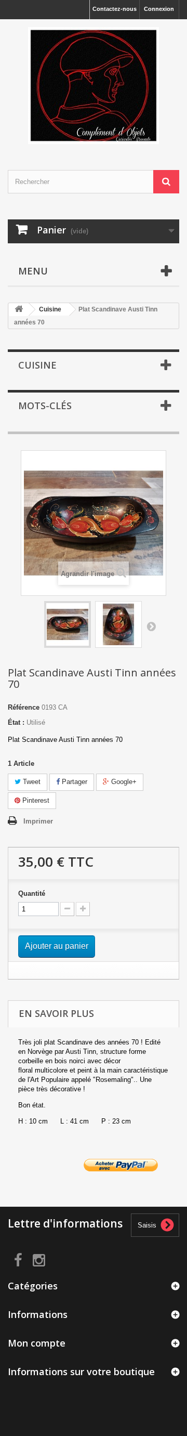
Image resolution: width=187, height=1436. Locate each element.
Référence (23, 707)
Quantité (31, 893)
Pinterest (34, 800)
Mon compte (36, 1343)
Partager (73, 782)
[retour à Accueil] (19, 309)
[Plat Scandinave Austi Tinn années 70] (67, 624)
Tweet (31, 782)
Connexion (159, 9)
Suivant (151, 626)
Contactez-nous (114, 9)
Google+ (123, 782)
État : (16, 722)
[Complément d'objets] (93, 85)
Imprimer (38, 821)
